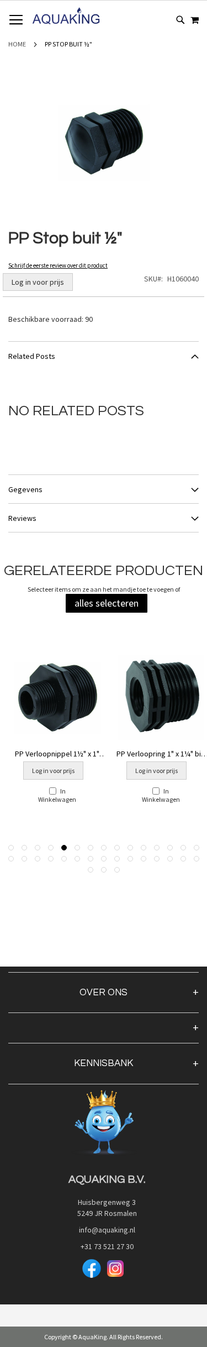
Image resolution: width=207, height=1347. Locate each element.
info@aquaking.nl (103, 1230)
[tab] (103, 355)
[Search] (180, 20)
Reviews (22, 518)
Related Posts (31, 356)
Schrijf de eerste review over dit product (58, 265)
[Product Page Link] (57, 698)
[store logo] (66, 16)
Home (17, 44)
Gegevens (25, 489)
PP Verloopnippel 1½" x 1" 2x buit (57, 754)
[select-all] (106, 603)
